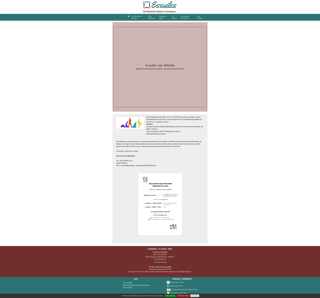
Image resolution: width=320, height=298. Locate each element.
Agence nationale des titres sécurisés (136, 285)
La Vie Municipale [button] (151, 17)
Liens (136, 279)
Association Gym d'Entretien (174, 69)
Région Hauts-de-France (177, 282)
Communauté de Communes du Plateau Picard (184, 289)
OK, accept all (170, 295)
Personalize (194, 295)
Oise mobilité (127, 283)
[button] (128, 16)
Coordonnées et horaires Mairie (160, 249)
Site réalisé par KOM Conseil (178, 293)
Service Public (127, 287)
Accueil (139, 69)
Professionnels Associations (152, 69)
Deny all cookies (183, 295)
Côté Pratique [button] (173, 17)
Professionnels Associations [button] (185, 17)
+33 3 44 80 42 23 (160, 259)
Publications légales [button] (162, 17)
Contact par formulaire (160, 262)
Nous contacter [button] (200, 17)
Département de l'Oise (176, 286)
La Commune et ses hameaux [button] (136, 17)
